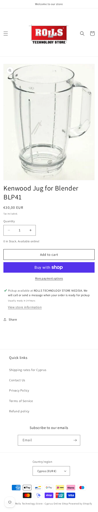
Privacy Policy (19, 390)
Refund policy (19, 411)
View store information (25, 307)
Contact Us (17, 380)
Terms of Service (21, 401)
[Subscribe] (75, 440)
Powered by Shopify (80, 503)
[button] (6, 34)
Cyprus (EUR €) (47, 471)
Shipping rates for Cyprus (27, 370)
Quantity (9, 221)
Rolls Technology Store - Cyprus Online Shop (41, 503)
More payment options (49, 278)
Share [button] (13, 319)
